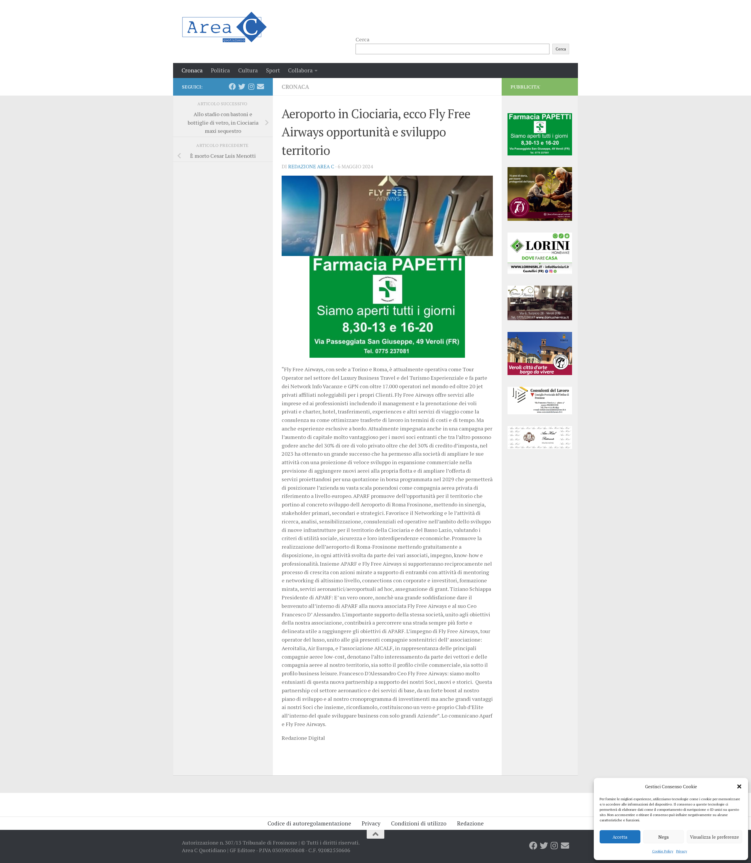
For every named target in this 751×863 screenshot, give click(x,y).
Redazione (470, 823)
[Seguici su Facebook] (232, 86)
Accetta (620, 837)
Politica (220, 70)
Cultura (248, 70)
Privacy (681, 851)
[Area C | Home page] (224, 27)
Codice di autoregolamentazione (309, 823)
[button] (739, 786)
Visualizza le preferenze (714, 837)
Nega (663, 837)
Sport (273, 70)
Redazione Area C (311, 166)
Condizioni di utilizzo (418, 823)
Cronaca (192, 70)
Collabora (300, 70)
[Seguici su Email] (260, 86)
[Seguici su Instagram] (251, 86)
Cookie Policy (662, 851)
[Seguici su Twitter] (241, 86)
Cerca (362, 39)
